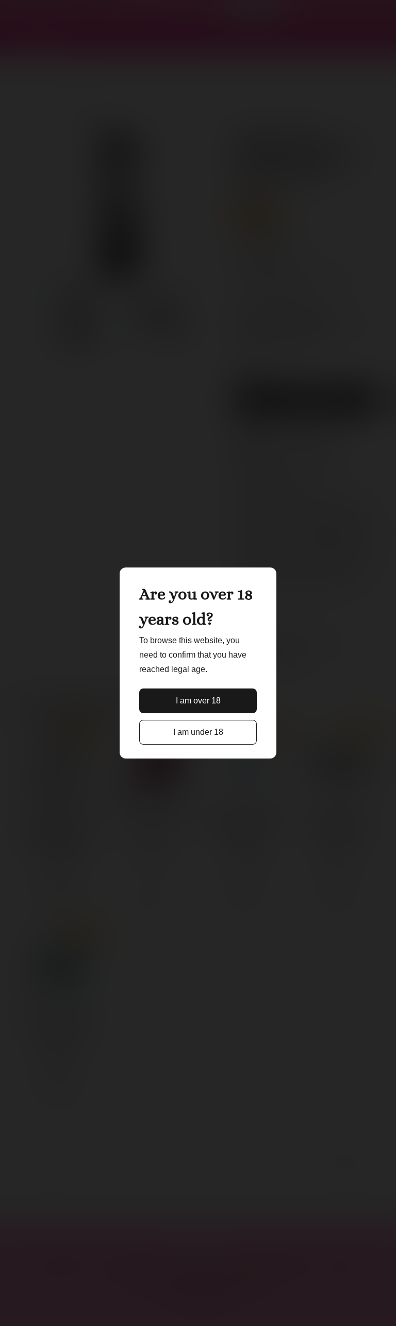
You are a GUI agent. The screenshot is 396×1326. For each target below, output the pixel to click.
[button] (198, 700)
